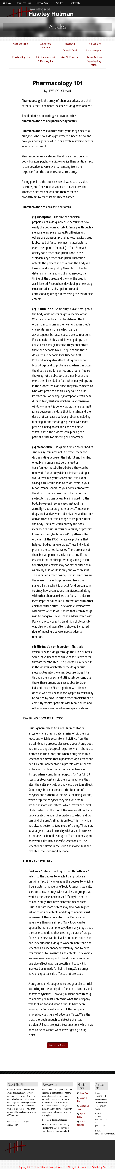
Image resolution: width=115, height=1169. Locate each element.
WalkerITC (108, 1167)
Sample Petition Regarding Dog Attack (94, 61)
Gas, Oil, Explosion (69, 57)
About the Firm (23, 3)
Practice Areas (42, 3)
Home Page (84, 1093)
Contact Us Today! (57, 1045)
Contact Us (74, 3)
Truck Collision (94, 43)
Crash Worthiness (21, 43)
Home (9, 3)
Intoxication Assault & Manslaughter (45, 59)
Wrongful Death (69, 50)
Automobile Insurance (45, 45)
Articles (59, 3)
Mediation (70, 43)
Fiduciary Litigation (21, 57)
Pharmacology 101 (94, 50)
